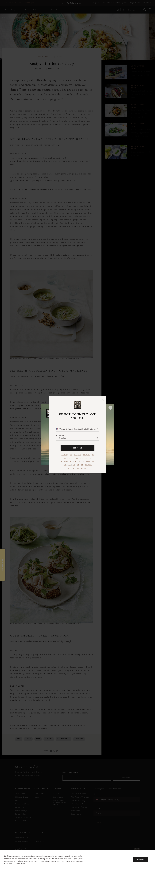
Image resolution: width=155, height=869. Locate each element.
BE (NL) (65, 455)
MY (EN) (86, 461)
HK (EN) (88, 458)
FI (73, 458)
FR (77, 458)
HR (71, 461)
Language (60, 435)
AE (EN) (84, 468)
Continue (77, 448)
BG (71, 455)
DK (65, 458)
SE (82, 465)
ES (69, 458)
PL (70, 465)
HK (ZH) (64, 461)
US (78, 468)
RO (78, 465)
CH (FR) (86, 455)
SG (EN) (88, 465)
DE (93, 455)
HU (76, 461)
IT (80, 461)
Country (59, 426)
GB (81, 458)
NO (65, 465)
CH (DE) (77, 455)
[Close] (102, 399)
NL (93, 461)
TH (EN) (71, 468)
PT (74, 465)
